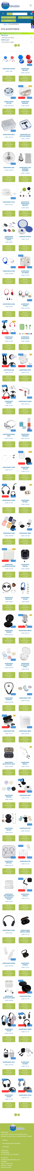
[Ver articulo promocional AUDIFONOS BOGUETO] (9, 588)
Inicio (5, 24)
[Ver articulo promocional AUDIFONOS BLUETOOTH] (25, 654)
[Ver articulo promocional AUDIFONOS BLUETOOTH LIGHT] (9, 752)
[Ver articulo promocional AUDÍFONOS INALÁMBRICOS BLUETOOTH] (9, 884)
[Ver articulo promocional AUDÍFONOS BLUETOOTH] (25, 327)
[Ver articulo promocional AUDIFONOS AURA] (9, 294)
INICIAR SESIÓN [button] (25, 17)
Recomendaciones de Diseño (11, 1143)
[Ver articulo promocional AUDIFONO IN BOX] (9, 59)
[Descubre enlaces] (32, 27)
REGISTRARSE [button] (8, 20)
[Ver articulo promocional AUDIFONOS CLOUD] (25, 588)
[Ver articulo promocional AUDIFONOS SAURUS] (9, 818)
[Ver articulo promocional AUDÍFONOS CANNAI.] (25, 953)
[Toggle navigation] (30, 5)
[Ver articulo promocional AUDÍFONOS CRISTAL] (25, 555)
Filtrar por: (4, 35)
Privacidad (5, 1147)
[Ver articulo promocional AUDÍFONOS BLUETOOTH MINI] (9, 986)
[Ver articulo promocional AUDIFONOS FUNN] (9, 457)
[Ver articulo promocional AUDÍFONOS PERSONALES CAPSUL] (9, 227)
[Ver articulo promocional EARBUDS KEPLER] (25, 227)
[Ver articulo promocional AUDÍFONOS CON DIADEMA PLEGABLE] (25, 158)
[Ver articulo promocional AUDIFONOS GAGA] (9, 920)
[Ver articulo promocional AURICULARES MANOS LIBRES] (25, 920)
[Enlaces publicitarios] (10, 5)
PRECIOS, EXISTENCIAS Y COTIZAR (9, 78)
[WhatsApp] (32, 21)
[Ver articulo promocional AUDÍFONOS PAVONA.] (9, 785)
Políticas (5, 1140)
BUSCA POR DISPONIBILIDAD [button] (8, 17)
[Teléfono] (32, 24)
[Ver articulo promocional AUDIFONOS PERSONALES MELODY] (25, 192)
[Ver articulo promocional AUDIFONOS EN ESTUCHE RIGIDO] (25, 125)
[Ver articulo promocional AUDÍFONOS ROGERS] (25, 1052)
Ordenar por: (5, 40)
